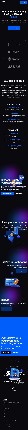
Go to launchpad (7, 193)
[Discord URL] (18, 420)
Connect (23, 2)
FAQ (4, 416)
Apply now (6, 352)
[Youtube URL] (12, 420)
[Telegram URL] (3, 420)
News (4, 413)
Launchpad (14, 28)
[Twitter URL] (6, 420)
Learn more (19, 193)
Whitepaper (6, 410)
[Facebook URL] (9, 420)
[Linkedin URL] (15, 420)
